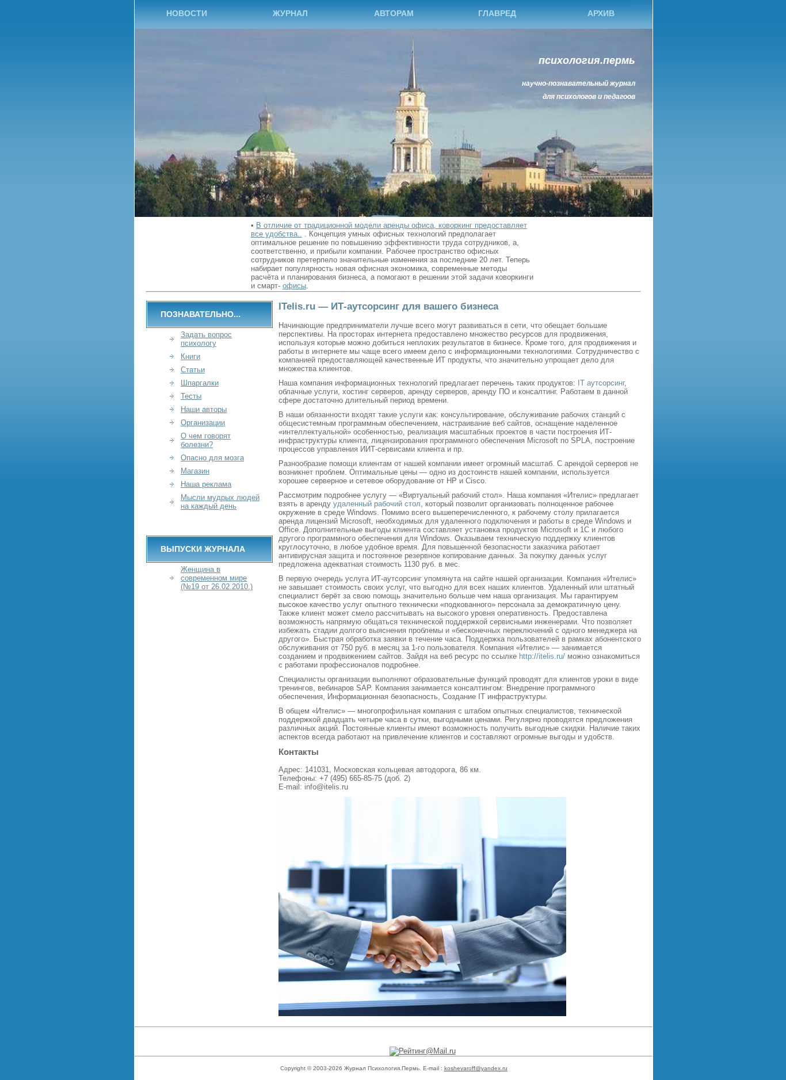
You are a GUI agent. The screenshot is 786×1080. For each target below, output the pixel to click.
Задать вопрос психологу (206, 339)
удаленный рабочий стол (377, 503)
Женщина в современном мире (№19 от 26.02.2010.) (217, 578)
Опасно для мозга (212, 457)
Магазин (195, 471)
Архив (601, 13)
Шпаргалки (200, 383)
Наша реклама (206, 484)
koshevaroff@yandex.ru (476, 1068)
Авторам (394, 13)
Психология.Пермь (587, 60)
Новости (186, 13)
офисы (294, 285)
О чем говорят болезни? (206, 440)
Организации (203, 422)
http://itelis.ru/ (542, 656)
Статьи (193, 369)
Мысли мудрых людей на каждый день (220, 501)
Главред (497, 13)
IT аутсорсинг (601, 383)
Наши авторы (204, 409)
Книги (190, 356)
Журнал (290, 13)
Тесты (191, 396)
